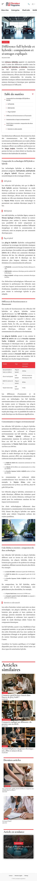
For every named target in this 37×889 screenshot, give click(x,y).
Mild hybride (11, 108)
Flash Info (7, 786)
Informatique (6, 719)
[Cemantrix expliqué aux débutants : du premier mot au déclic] (18, 710)
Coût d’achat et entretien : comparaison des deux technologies (19, 124)
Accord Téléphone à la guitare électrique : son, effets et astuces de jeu (18, 750)
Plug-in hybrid (11, 111)
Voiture (5, 42)
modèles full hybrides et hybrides (14, 67)
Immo (6, 818)
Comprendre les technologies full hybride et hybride (18, 99)
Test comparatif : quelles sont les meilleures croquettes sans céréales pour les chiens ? (18, 789)
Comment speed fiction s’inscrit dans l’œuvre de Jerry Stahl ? (16, 696)
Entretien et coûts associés (15, 129)
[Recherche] (28, 4)
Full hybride (11, 104)
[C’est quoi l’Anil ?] (18, 808)
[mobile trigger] (3, 4)
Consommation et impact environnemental (18, 119)
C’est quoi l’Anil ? (7, 821)
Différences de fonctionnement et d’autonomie (18, 115)
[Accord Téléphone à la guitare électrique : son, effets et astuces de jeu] (18, 737)
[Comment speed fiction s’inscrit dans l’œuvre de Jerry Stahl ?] (18, 684)
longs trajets (10, 148)
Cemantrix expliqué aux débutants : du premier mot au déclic (17, 723)
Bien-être (18, 843)
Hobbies (5, 692)
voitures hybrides (11, 62)
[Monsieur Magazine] (13, 4)
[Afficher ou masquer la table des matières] (28, 94)
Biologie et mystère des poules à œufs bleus (19, 847)
